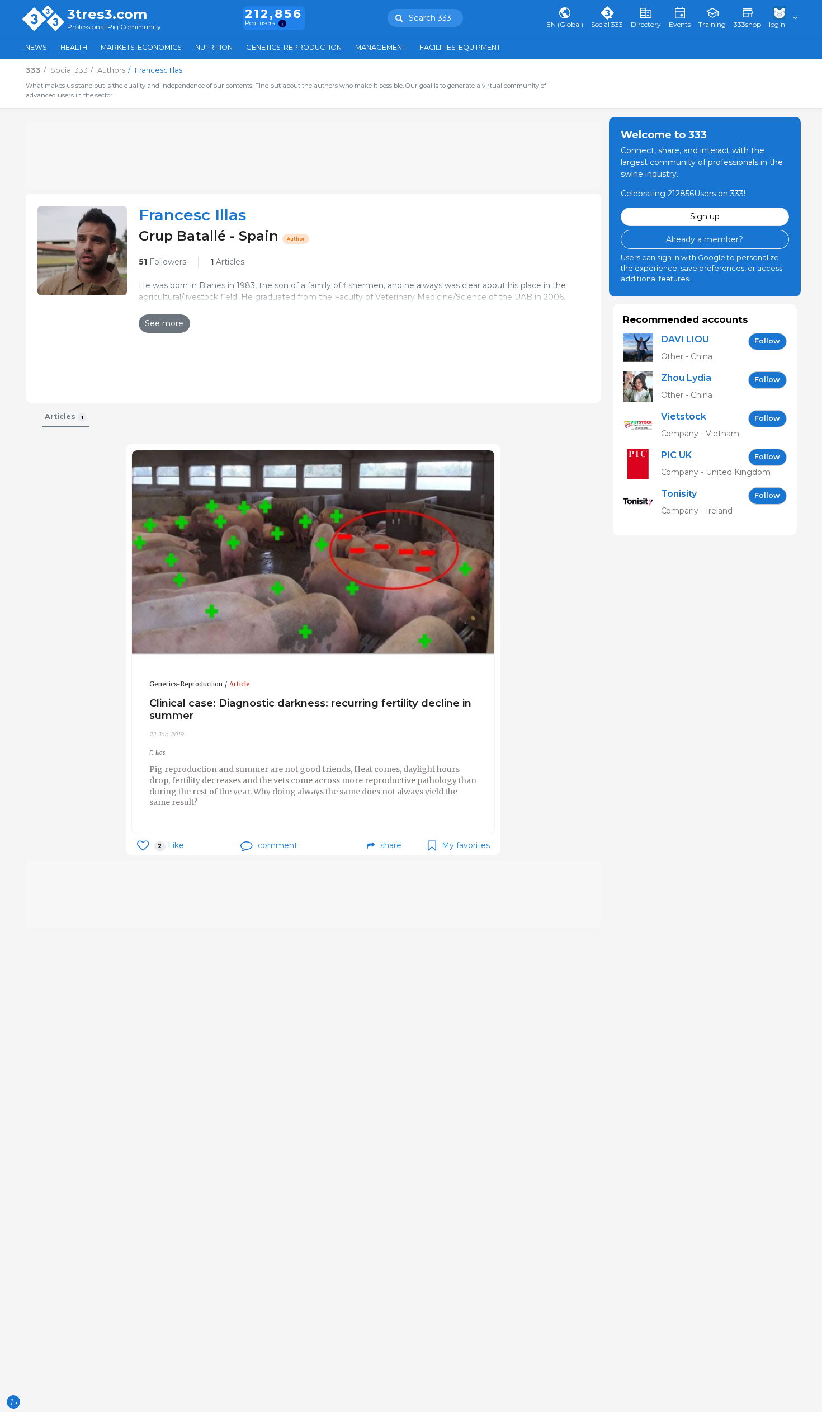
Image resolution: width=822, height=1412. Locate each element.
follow (767, 341)
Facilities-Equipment (459, 47)
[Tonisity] (642, 502)
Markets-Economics (141, 47)
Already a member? (704, 239)
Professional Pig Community (114, 27)
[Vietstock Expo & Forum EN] (642, 425)
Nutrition (214, 47)
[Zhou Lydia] (642, 386)
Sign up (705, 216)
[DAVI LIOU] (642, 347)
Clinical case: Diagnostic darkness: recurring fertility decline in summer (310, 709)
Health (73, 47)
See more (164, 323)
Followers (162, 262)
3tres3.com (107, 14)
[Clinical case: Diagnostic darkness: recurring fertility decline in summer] (313, 552)
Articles (227, 262)
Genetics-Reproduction (294, 47)
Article (239, 684)
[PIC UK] (642, 463)
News (36, 47)
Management (380, 47)
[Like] (143, 845)
